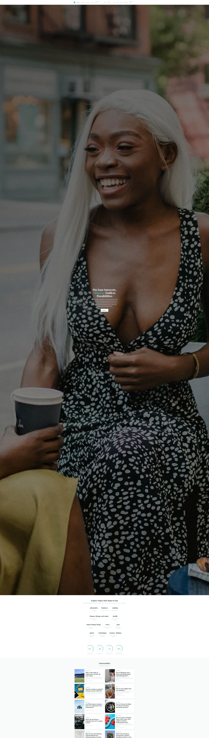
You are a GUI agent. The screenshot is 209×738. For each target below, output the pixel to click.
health (105, 2)
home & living (108, 2)
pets (118, 2)
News (115, 2)
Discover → (104, 310)
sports (121, 2)
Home (78, 2)
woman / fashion (130, 2)
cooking (92, 2)
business (88, 2)
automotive (83, 2)
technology (126, 2)
